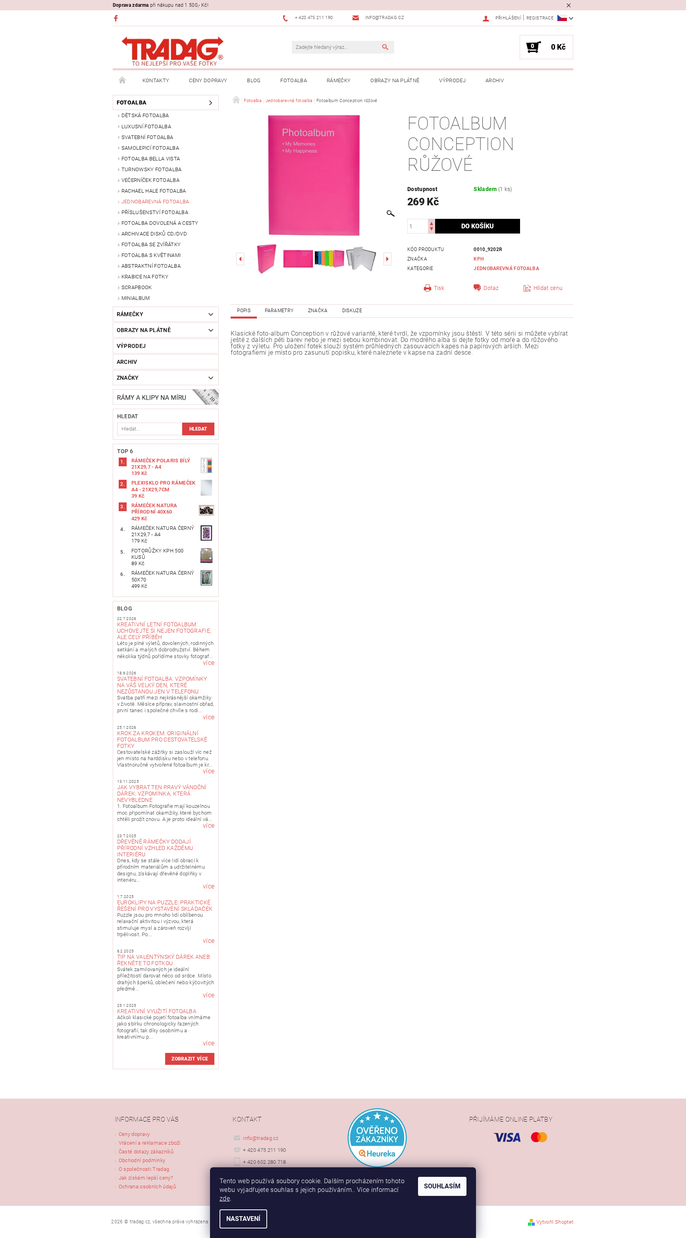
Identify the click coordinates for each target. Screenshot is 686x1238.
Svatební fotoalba (147, 137)
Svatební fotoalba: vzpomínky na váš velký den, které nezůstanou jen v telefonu (162, 685)
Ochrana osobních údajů (147, 1187)
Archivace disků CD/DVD (154, 234)
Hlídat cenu (548, 288)
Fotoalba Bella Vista (150, 159)
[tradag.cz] (190, 51)
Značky (128, 378)
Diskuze (352, 310)
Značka (318, 310)
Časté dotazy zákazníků (146, 1152)
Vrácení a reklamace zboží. (150, 1143)
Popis (244, 310)
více (208, 663)
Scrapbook (136, 287)
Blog (253, 80)
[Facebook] (117, 18)
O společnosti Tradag (144, 1169)
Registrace (539, 18)
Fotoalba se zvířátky (151, 244)
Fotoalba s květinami (151, 255)
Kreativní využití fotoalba (157, 1011)
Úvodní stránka (123, 80)
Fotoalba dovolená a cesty (159, 223)
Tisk (439, 288)
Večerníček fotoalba (150, 180)
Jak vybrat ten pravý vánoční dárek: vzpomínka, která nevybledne (162, 793)
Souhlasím (442, 1186)
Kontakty (156, 80)
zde (225, 1198)
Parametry (279, 310)
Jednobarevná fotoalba (155, 202)
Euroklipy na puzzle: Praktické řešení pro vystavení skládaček (165, 905)
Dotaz (491, 288)
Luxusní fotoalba (146, 126)
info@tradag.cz (261, 1138)
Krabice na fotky (144, 277)
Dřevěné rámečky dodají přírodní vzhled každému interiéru (155, 848)
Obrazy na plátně (394, 80)
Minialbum (135, 298)
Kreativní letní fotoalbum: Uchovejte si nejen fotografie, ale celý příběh (164, 630)
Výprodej (452, 80)
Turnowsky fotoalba (151, 169)
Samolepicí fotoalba (150, 148)
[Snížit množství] (431, 230)
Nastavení (243, 1219)
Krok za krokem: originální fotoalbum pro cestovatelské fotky (162, 739)
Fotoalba (293, 80)
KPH (479, 259)
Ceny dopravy (208, 80)
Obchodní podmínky (142, 1160)
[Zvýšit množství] (431, 222)
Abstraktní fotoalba (151, 266)
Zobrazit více (190, 1059)
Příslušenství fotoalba (154, 212)
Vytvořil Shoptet (554, 1222)
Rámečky (339, 80)
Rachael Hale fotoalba (153, 191)
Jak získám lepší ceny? (146, 1178)
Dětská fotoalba (145, 115)
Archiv (495, 80)
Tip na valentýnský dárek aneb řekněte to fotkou (163, 960)
